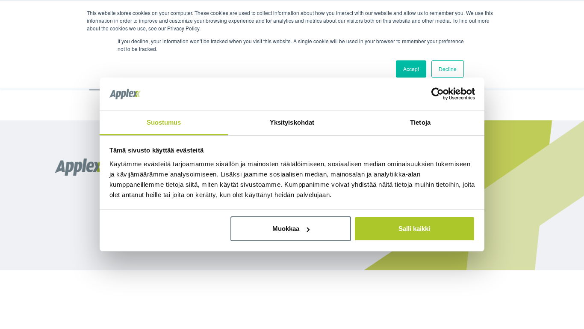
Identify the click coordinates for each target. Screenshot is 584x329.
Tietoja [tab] (420, 122)
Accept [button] (411, 68)
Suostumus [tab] (164, 122)
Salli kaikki (414, 228)
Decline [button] (448, 68)
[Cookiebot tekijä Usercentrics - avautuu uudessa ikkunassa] (437, 93)
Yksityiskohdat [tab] (292, 122)
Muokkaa (285, 228)
